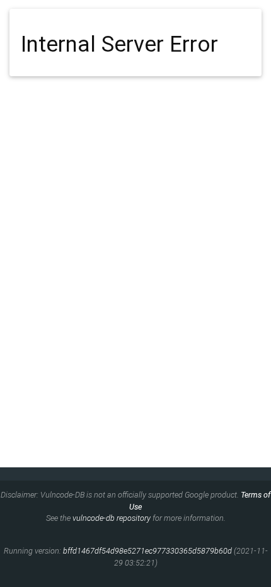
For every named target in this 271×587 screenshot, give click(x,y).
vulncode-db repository (111, 518)
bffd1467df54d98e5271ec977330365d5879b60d (147, 551)
